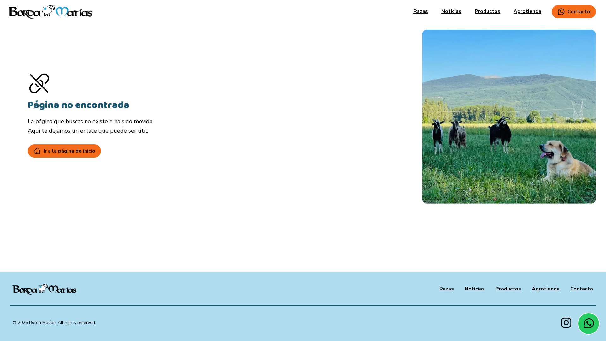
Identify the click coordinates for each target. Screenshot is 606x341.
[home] (50, 12)
